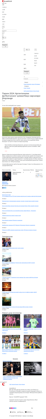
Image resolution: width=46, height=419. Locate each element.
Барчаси (6, 194)
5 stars (38, 173)
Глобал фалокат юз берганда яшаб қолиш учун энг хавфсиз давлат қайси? (19, 292)
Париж (14, 172)
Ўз (3, 37)
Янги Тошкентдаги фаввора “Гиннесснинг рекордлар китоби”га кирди (18, 262)
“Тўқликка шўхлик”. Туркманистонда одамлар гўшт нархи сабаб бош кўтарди (20, 277)
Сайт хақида (26, 91)
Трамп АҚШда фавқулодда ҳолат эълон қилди (13, 248)
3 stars (40, 175)
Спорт (25, 88)
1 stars (41, 176)
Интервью (37, 84)
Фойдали (26, 86)
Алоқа (34, 91)
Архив (37, 91)
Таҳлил (28, 88)
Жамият (26, 82)
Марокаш (15, 173)
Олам (25, 84)
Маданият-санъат (31, 84)
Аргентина (18, 172)
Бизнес (31, 91)
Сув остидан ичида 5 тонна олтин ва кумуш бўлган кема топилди (17, 307)
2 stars (37, 176)
